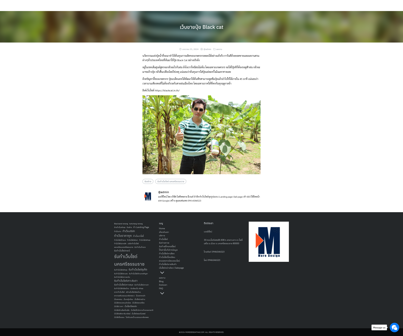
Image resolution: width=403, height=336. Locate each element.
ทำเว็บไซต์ (163, 239)
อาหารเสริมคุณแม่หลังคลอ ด (124, 295)
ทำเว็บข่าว (117, 231)
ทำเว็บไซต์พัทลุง (144, 240)
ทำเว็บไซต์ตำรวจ (120, 240)
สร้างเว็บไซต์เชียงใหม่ (133, 292)
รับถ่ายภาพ (164, 242)
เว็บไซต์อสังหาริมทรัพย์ (122, 313)
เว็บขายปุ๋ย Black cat (201, 26)
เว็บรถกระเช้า (140, 295)
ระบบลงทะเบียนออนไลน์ (169, 260)
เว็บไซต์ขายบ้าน (139, 299)
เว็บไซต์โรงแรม (119, 317)
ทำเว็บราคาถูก (123, 235)
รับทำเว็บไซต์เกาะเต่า (141, 285)
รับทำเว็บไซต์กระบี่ (122, 250)
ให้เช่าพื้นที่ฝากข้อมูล (168, 249)
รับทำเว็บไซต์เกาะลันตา (126, 280)
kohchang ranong (136, 223)
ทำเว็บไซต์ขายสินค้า (168, 264)
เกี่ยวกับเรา (164, 231)
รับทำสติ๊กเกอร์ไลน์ (167, 246)
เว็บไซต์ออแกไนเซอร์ (138, 313)
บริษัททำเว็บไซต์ (133, 243)
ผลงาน (219, 49)
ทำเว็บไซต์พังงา (132, 240)
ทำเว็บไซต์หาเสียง (167, 253)
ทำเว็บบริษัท (128, 231)
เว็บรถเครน (118, 299)
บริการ (162, 235)
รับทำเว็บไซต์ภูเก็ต (138, 269)
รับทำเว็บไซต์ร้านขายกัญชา (138, 273)
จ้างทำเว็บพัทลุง (119, 227)
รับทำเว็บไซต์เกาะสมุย (123, 284)
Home (162, 228)
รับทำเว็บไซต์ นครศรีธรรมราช (170, 181)
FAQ (161, 288)
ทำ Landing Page (141, 227)
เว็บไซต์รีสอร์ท (131, 306)
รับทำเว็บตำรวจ (140, 247)
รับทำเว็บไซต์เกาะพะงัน (122, 277)
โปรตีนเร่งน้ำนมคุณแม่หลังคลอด (137, 317)
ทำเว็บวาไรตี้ (138, 235)
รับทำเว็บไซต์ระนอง (121, 273)
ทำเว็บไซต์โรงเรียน (167, 256)
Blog (161, 281)
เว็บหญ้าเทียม (128, 299)
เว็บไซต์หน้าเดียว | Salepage (171, 267)
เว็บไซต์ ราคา (118, 306)
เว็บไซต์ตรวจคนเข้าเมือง (122, 303)
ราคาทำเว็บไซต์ (119, 292)
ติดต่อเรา (163, 284)
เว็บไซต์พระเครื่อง (138, 303)
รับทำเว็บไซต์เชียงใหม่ (121, 288)
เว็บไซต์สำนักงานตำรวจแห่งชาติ (142, 310)
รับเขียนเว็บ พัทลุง (137, 288)
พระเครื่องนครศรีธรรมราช (123, 247)
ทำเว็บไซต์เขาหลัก (120, 243)
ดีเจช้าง (148, 181)
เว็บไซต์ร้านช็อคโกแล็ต (122, 310)
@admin (207, 49)
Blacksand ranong (121, 223)
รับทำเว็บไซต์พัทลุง (120, 270)
